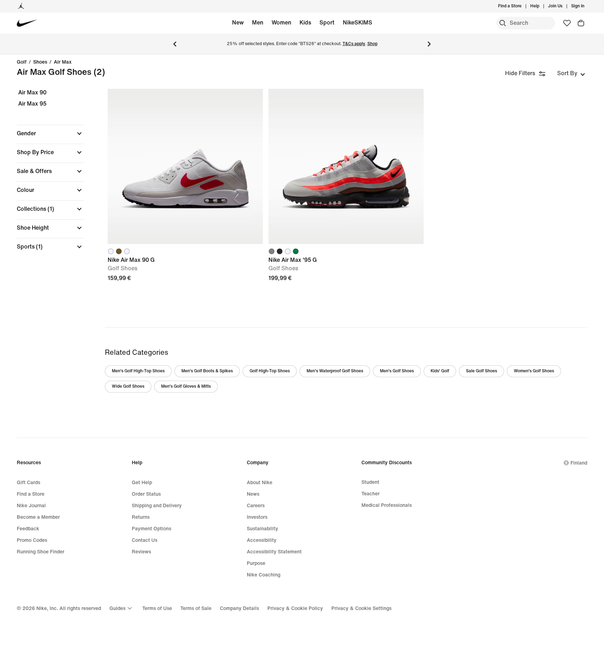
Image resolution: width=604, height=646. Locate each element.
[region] (45, 176)
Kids (305, 23)
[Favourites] (567, 23)
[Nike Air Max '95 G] (346, 166)
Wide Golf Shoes (128, 386)
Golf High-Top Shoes (270, 371)
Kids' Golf (440, 371)
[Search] (502, 23)
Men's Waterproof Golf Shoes (335, 371)
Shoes (40, 62)
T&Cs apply (354, 44)
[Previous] (175, 44)
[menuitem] (541, 6)
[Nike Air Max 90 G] (185, 166)
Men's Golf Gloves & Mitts (186, 386)
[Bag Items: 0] (581, 23)
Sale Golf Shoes (481, 371)
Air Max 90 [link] (32, 92)
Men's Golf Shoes (397, 371)
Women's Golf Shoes (534, 371)
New (238, 23)
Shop (372, 44)
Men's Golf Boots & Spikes (207, 371)
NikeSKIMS (357, 23)
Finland (578, 463)
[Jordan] (21, 6)
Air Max (63, 62)
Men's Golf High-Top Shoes (138, 371)
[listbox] (571, 73)
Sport (327, 23)
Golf (22, 62)
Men (257, 23)
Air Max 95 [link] (32, 104)
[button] (50, 133)
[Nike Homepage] (27, 23)
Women (281, 23)
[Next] (429, 44)
